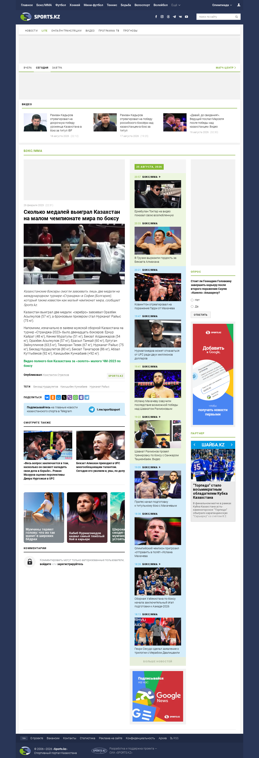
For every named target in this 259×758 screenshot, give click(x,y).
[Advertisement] (129, 50)
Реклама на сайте (110, 738)
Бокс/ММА (44, 5)
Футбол (60, 5)
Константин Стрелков (56, 374)
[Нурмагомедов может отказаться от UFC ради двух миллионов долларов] (158, 333)
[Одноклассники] (52, 397)
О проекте (36, 738)
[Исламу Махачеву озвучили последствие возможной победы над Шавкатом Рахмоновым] (158, 384)
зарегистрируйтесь (70, 564)
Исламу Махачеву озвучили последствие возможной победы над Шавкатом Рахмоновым (156, 404)
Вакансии (53, 738)
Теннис (112, 5)
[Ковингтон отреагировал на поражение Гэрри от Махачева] (158, 287)
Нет (197, 300)
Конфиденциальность (140, 738)
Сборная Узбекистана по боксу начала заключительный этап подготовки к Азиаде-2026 (155, 602)
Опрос (196, 271)
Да (196, 306)
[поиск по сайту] (237, 17)
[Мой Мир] (57, 397)
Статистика (87, 738)
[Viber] (69, 397)
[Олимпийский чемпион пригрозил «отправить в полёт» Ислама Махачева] (158, 531)
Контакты (69, 738)
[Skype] (80, 397)
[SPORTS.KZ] (213, 374)
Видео (90, 30)
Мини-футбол (93, 5)
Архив (163, 738)
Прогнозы (130, 30)
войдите (45, 564)
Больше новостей (157, 661)
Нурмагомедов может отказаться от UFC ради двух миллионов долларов (157, 354)
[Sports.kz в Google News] (158, 720)
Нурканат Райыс (99, 386)
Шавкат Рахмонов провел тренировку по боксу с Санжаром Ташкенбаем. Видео (157, 455)
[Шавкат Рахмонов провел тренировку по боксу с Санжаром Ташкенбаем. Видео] (158, 434)
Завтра (57, 67)
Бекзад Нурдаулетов (45, 386)
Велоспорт (142, 5)
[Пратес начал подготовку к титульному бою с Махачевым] (158, 485)
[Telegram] (86, 397)
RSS (175, 738)
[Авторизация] (236, 5)
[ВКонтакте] (46, 397)
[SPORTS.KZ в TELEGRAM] (174, 16)
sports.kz (115, 376)
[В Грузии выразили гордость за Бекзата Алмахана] (158, 241)
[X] (63, 397)
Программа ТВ (109, 30)
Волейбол (161, 5)
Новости (31, 30)
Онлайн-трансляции (66, 30)
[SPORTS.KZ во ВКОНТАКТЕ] (180, 16)
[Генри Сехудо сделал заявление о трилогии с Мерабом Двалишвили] (158, 632)
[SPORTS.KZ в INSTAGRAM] (162, 16)
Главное (27, 5)
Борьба (126, 5)
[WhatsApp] (74, 397)
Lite (45, 30)
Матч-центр (225, 67)
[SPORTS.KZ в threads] (168, 16)
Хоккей (75, 5)
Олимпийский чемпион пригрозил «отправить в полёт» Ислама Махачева (157, 552)
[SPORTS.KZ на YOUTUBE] (186, 16)
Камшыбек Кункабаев (74, 386)
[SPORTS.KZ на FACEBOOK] (156, 16)
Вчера (28, 67)
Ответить (201, 314)
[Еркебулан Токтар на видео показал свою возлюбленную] (158, 194)
